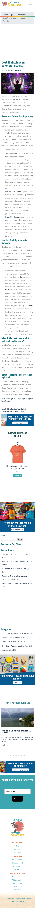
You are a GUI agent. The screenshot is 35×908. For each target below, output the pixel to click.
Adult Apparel (17, 860)
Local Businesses (17, 889)
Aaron (19, 70)
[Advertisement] (17, 42)
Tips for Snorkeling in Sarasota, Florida (12, 411)
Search (3, 536)
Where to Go (17, 877)
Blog (17, 846)
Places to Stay (17, 883)
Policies (17, 852)
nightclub (24, 398)
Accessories (17, 866)
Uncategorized (11, 398)
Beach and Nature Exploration (14, 637)
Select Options (17, 473)
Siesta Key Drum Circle (13, 290)
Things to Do (17, 880)
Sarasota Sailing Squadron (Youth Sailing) (13, 409)
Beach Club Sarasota (12, 217)
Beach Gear (17, 869)
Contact (17, 849)
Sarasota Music (5, 401)
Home (5, 15)
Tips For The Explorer (18, 15)
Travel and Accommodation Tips (15, 646)
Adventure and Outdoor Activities (15, 633)
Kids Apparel (17, 863)
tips (11, 263)
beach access (25, 277)
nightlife (30, 398)
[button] (10, 755)
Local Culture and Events (12, 642)
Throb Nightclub (11, 153)
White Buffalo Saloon (13, 192)
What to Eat (17, 886)
